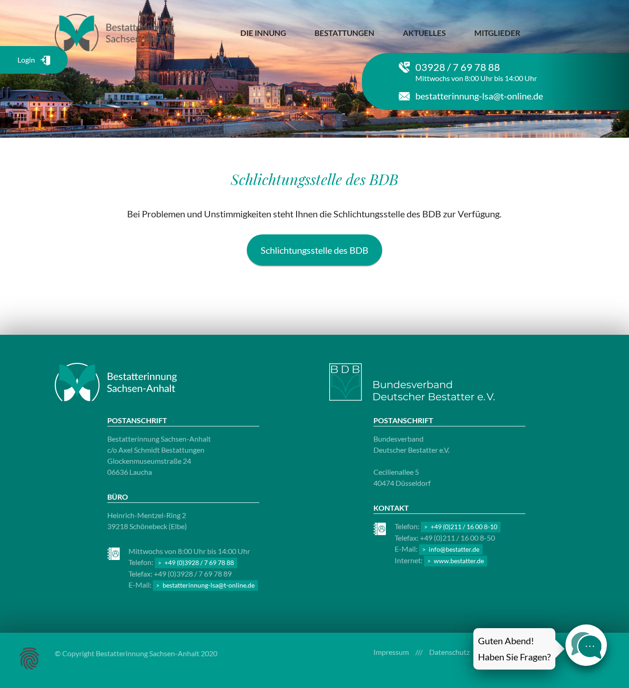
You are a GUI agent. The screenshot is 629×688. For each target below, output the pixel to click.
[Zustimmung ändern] (29, 658)
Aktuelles (424, 33)
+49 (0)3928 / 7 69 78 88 (199, 562)
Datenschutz (449, 651)
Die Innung (263, 33)
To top (598, 325)
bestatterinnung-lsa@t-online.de (479, 95)
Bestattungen (344, 33)
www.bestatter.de (459, 561)
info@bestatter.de (454, 549)
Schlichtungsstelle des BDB (314, 250)
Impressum (391, 651)
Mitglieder (497, 33)
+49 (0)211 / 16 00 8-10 (464, 527)
